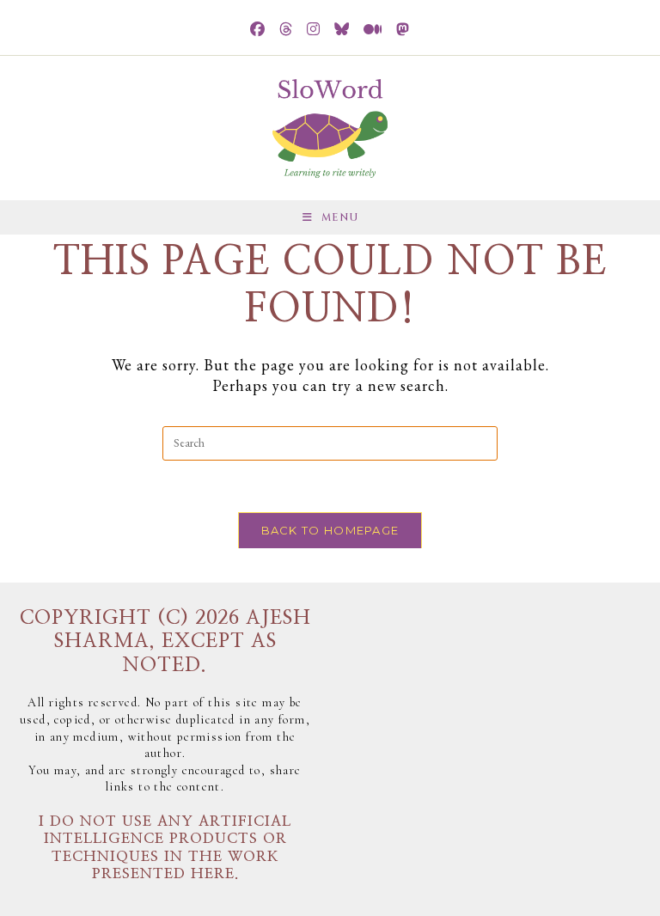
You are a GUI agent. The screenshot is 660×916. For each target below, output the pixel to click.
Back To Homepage (330, 530)
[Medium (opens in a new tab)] (373, 30)
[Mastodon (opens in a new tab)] (403, 30)
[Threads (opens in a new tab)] (286, 30)
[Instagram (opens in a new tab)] (313, 30)
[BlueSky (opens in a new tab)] (342, 30)
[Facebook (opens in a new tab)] (257, 30)
